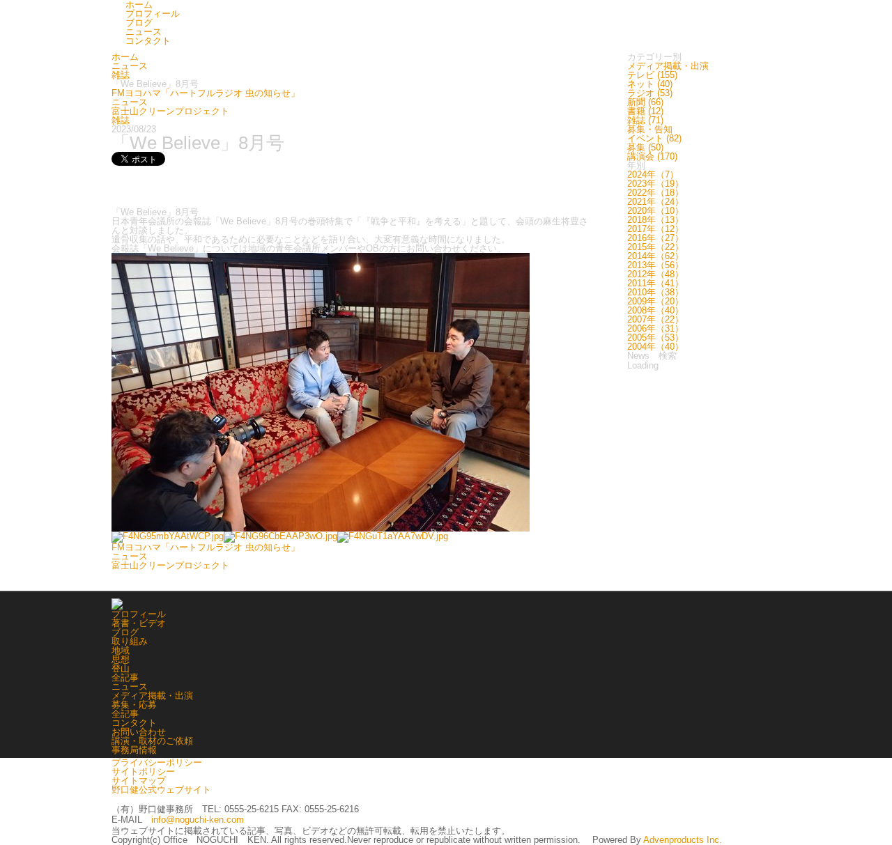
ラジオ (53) (649, 93)
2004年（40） (655, 346)
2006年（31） (655, 328)
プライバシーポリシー (157, 762)
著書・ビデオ (139, 623)
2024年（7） (653, 174)
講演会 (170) (652, 156)
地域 (121, 650)
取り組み (130, 641)
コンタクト (148, 41)
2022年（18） (655, 192)
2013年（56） (655, 265)
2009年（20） (655, 301)
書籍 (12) (645, 111)
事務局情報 (134, 750)
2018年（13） (655, 220)
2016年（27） (655, 238)
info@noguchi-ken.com (197, 819)
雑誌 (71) (645, 120)
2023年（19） (655, 183)
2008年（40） (655, 310)
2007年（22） (655, 319)
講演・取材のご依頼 (152, 741)
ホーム (125, 57)
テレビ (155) (652, 75)
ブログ (139, 22)
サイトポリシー (143, 771)
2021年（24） (655, 201)
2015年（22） (655, 247)
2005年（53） (655, 337)
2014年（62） (655, 256)
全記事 (125, 677)
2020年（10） (655, 211)
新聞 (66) (645, 102)
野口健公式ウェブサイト (161, 789)
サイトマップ (139, 780)
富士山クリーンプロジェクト (170, 111)
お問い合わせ (139, 732)
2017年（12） (655, 229)
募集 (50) (645, 147)
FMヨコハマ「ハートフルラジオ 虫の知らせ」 (206, 93)
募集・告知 (649, 129)
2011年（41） (655, 283)
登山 (121, 668)
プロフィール (152, 13)
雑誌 (121, 75)
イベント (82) (654, 138)
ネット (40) (649, 84)
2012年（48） (655, 274)
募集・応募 (134, 704)
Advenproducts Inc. (682, 840)
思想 (121, 659)
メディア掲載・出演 (668, 66)
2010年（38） (655, 292)
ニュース (143, 31)
